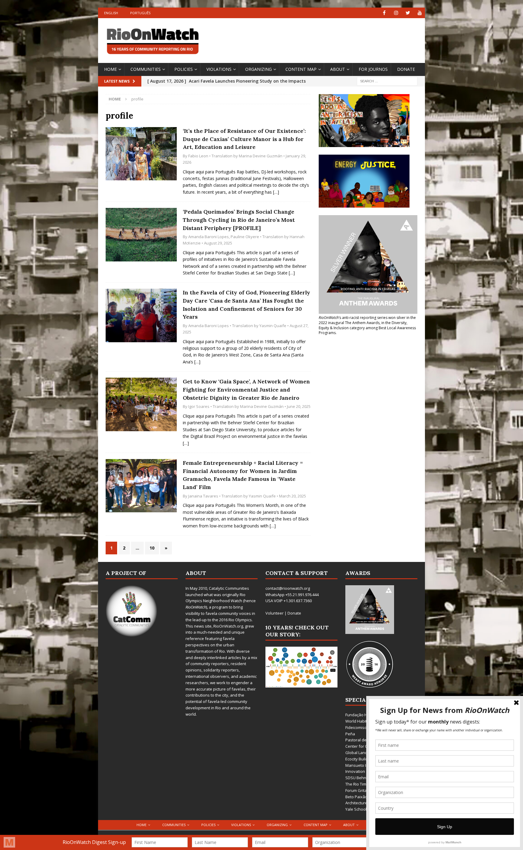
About (337, 69)
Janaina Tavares (203, 496)
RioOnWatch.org (228, 626)
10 (152, 548)
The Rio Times (358, 784)
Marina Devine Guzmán (260, 156)
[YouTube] (419, 13)
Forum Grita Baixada (364, 790)
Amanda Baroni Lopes (208, 236)
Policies (183, 69)
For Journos (373, 69)
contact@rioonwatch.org (287, 588)
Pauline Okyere (245, 236)
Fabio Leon (198, 156)
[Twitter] (408, 13)
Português (140, 13)
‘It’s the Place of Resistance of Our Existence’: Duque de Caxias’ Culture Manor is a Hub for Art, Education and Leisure (244, 138)
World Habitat (357, 721)
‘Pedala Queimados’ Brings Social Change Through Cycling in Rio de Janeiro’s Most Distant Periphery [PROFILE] (239, 219)
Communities (145, 69)
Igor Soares (198, 406)
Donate (406, 69)
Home (110, 69)
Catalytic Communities (229, 588)
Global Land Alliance (364, 752)
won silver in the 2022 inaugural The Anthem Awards (367, 320)
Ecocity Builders (359, 759)
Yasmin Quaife (272, 325)
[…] (276, 192)
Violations (219, 69)
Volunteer (274, 613)
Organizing (258, 69)
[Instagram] (396, 13)
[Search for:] (387, 81)
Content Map (301, 69)
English (111, 13)
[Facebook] (384, 13)
